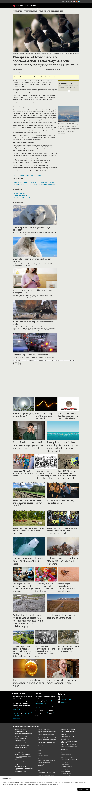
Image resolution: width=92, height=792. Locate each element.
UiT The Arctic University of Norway (68, 757)
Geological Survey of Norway (20, 738)
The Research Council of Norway (67, 754)
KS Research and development (21, 749)
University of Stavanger (65, 771)
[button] (74, 1)
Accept (87, 789)
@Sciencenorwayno (66, 699)
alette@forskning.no (40, 703)
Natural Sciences (37, 9)
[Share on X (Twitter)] (16, 363)
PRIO (39, 770)
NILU (16, 759)
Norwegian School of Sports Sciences (45, 756)
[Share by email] (20, 363)
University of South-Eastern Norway (68, 769)
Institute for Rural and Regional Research (23, 742)
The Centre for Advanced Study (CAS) (68, 729)
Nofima (16, 762)
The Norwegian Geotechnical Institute (68, 744)
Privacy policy (16, 709)
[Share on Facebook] (14, 363)
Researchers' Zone (48, 9)
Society (21, 9)
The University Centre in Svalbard (67, 756)
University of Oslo (64, 767)
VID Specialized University (66, 773)
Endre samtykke (17, 718)
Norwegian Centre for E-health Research (23, 773)
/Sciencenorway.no (65, 696)
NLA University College (19, 761)
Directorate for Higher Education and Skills (23, 733)
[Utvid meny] (57, 9)
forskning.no (42, 360)
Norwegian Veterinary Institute (44, 762)
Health (16, 9)
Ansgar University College (20, 729)
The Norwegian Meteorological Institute (69, 746)
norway (15, 360)
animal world (65, 360)
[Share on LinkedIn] (18, 363)
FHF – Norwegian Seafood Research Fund (23, 734)
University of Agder (64, 762)
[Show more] (69, 91)
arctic (57, 360)
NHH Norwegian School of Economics (22, 754)
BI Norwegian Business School (21, 731)
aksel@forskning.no (48, 700)
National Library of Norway (20, 752)
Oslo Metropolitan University (44, 768)
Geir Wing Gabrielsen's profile (22, 198)
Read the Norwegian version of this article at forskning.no (28, 175)
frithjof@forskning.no (41, 707)
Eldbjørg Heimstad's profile (21, 195)
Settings (80, 789)
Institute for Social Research (20, 743)
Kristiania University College (21, 747)
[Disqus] (46, 381)
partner (72, 360)
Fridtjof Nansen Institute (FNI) (21, 736)
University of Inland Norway (66, 766)
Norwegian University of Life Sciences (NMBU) (47, 760)
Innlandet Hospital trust (20, 740)
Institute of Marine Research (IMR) (22, 745)
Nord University (18, 764)
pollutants (51, 360)
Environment (28, 9)
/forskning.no (64, 702)
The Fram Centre (64, 734)
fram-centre (33, 360)
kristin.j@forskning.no (49, 712)
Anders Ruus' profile (19, 193)
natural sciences (24, 360)
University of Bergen (65, 764)
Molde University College (20, 750)
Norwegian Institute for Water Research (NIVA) (47, 737)
